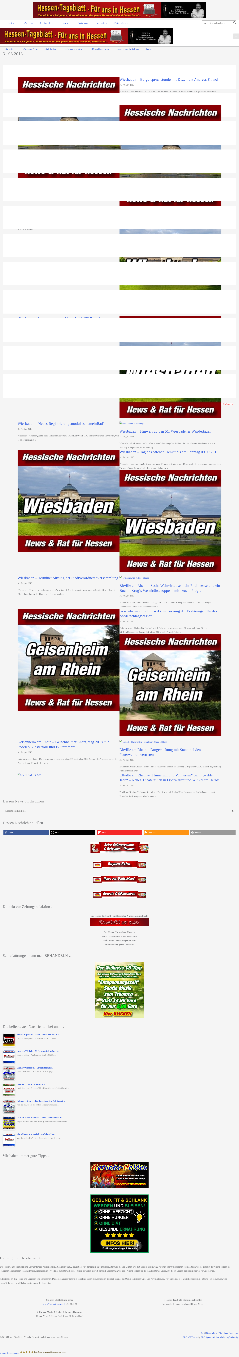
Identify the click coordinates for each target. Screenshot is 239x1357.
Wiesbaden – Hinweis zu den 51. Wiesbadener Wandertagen (165, 431)
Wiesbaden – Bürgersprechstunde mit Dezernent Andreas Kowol (168, 79)
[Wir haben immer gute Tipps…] (119, 1175)
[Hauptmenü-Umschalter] (236, 36)
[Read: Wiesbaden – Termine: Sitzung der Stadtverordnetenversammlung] (170, 521)
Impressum (234, 1333)
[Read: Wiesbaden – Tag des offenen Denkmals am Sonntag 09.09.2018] (68, 500)
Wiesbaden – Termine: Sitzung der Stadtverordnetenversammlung (68, 578)
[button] (15, 23)
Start (203, 1333)
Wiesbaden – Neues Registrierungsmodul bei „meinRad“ (61, 424)
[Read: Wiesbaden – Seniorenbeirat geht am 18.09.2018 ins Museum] (170, 261)
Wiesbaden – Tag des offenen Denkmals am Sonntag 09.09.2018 (168, 452)
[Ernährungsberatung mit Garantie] (119, 1223)
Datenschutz (211, 1333)
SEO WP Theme (190, 1337)
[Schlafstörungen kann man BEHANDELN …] (119, 990)
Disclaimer (223, 1333)
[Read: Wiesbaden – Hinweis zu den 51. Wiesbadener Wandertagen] (132, 423)
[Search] (234, 23)
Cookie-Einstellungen (9, 1353)
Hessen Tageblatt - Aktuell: (53, 1304)
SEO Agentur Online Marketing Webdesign (220, 1337)
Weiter (229, 404)
